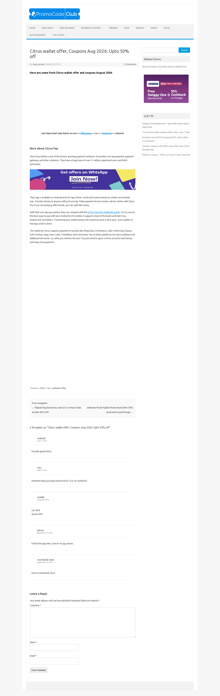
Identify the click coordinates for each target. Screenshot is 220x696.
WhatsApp (86, 133)
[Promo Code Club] (54, 19)
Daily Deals (47, 28)
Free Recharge (67, 28)
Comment (35, 605)
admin (40, 530)
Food (126, 28)
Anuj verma (38, 64)
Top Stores (58, 35)
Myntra (171, 66)
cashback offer (59, 388)
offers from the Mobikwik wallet (104, 212)
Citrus (42, 388)
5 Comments (130, 64)
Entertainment (38, 35)
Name (33, 642)
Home (32, 28)
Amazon (146, 66)
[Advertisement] (88, 120)
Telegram (106, 133)
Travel (153, 28)
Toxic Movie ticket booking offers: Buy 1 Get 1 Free (166, 132)
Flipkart (154, 66)
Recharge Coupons (90, 28)
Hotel (167, 28)
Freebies (113, 28)
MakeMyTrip (181, 66)
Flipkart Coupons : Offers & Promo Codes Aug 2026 (166, 155)
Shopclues (162, 66)
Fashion (140, 28)
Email (33, 656)
